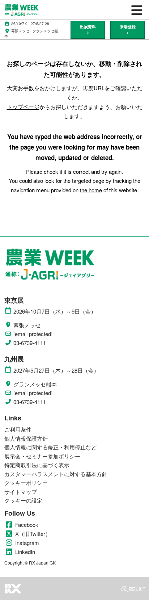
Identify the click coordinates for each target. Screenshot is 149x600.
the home (91, 190)
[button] (88, 30)
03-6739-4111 (29, 343)
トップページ (23, 106)
